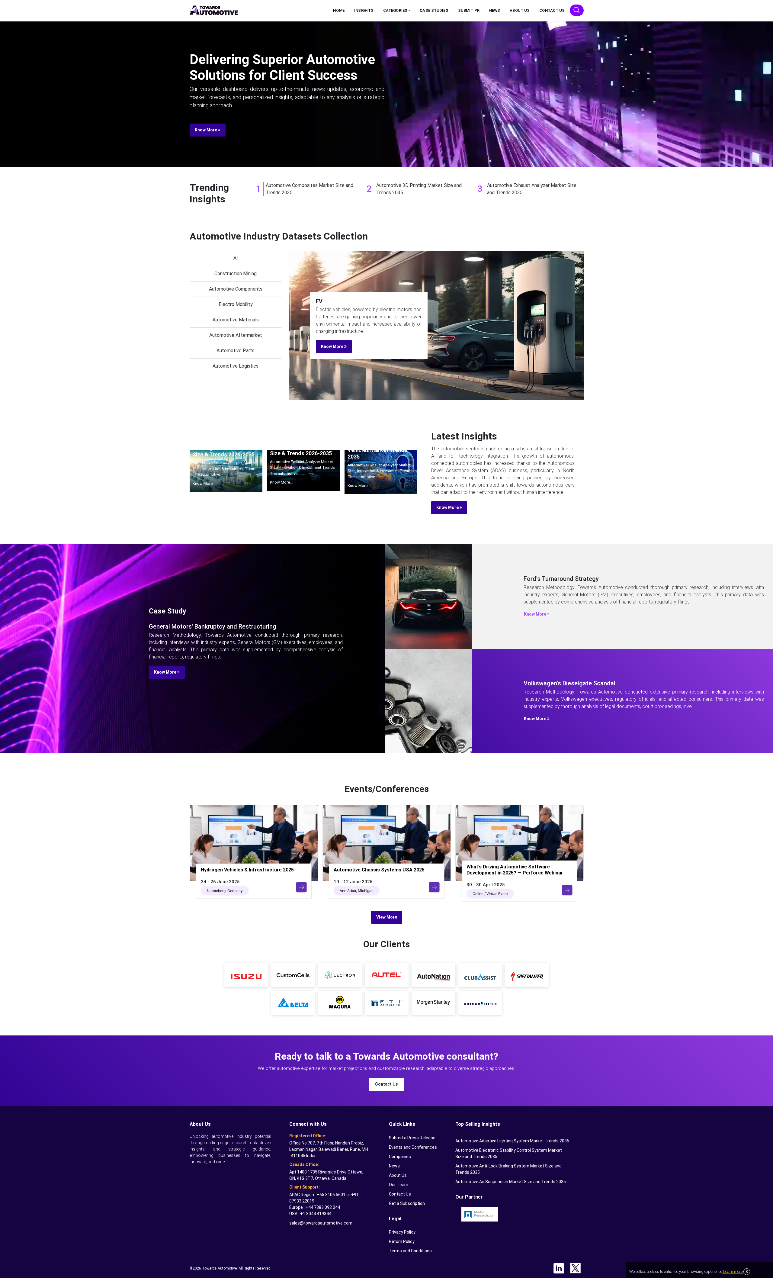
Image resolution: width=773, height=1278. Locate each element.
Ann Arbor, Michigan (357, 890)
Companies (400, 1156)
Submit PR (469, 10)
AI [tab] (235, 258)
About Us (520, 10)
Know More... (204, 483)
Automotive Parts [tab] (236, 350)
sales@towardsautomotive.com (320, 1223)
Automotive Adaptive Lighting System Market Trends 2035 (512, 1140)
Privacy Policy (402, 1232)
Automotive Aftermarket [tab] (235, 335)
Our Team (398, 1184)
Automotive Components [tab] (235, 289)
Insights (364, 10)
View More (386, 917)
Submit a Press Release (412, 1137)
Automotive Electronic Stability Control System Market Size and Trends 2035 (508, 1153)
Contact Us (552, 10)
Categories (395, 10)
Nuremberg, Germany (225, 890)
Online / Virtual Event (490, 893)
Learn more (732, 1271)
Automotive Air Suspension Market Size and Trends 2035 (510, 1181)
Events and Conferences (413, 1147)
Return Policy (402, 1241)
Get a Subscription (407, 1203)
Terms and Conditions (410, 1250)
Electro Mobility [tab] (236, 304)
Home (338, 10)
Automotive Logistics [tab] (235, 366)
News (494, 10)
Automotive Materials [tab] (236, 320)
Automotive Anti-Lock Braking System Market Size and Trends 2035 (508, 1169)
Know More (206, 129)
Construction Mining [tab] (235, 273)
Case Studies (434, 10)
